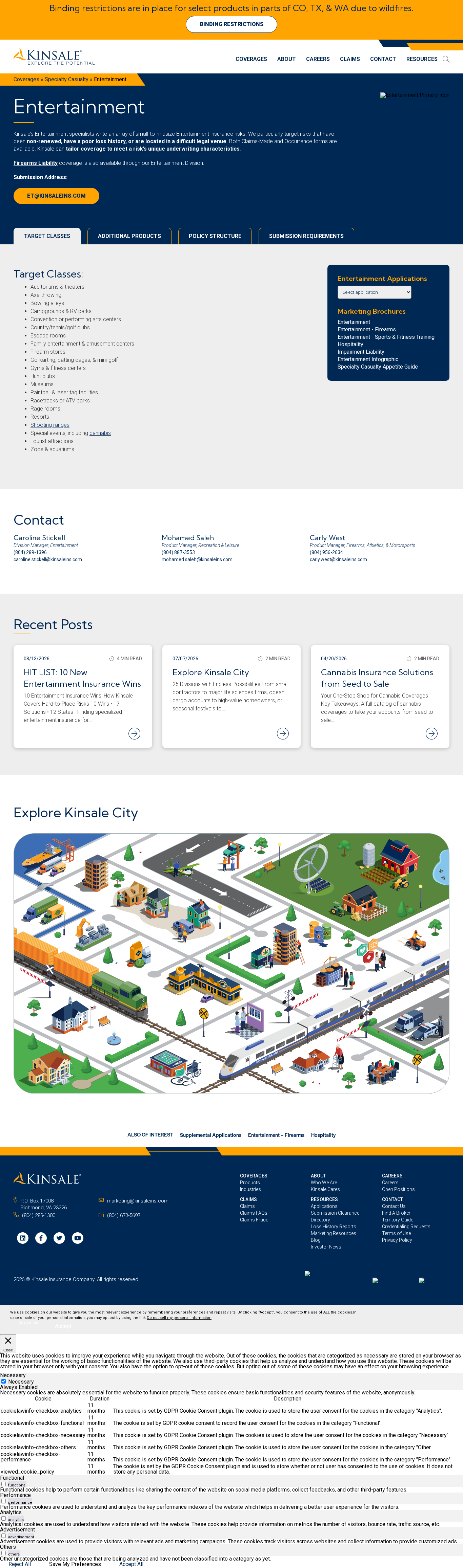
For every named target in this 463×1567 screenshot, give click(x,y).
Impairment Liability (361, 352)
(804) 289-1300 (38, 1215)
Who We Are (324, 1182)
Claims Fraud (254, 1219)
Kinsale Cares (325, 1189)
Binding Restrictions (231, 24)
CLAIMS (248, 1199)
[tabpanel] (231, 1432)
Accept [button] (63, 1326)
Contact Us (394, 1206)
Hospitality (350, 344)
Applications (324, 1206)
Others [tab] (8, 1547)
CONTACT (392, 1199)
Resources (422, 59)
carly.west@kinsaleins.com (338, 559)
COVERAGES (253, 1175)
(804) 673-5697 (123, 1215)
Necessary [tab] (13, 1375)
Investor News (326, 1247)
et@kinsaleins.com (56, 196)
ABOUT (318, 1175)
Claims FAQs (253, 1213)
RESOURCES (324, 1199)
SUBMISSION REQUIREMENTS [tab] (306, 236)
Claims (350, 59)
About (286, 59)
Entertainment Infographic (368, 359)
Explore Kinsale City (211, 672)
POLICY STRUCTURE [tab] (215, 236)
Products (250, 1182)
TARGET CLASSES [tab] (47, 236)
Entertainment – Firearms (276, 1134)
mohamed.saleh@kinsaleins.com (197, 559)
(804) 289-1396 (30, 552)
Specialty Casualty (66, 79)
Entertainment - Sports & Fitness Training (386, 337)
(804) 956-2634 (326, 552)
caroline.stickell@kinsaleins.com (48, 559)
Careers (318, 59)
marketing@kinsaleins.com (137, 1201)
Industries (250, 1189)
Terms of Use (396, 1233)
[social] (22, 1238)
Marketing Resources (333, 1233)
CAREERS (392, 1175)
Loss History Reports (333, 1226)
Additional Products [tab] (129, 236)
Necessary (21, 1381)
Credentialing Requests (406, 1226)
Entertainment (354, 322)
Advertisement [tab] (17, 1529)
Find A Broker (396, 1213)
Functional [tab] (12, 1478)
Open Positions (398, 1189)
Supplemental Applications (210, 1134)
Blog (316, 1240)
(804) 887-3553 (178, 552)
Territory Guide (397, 1219)
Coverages (251, 59)
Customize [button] (28, 1322)
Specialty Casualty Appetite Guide (378, 366)
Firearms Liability (36, 163)
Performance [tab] (15, 1495)
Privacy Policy (397, 1240)
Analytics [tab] (11, 1512)
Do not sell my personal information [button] (179, 1318)
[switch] (3, 1484)
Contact (383, 59)
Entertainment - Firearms (367, 329)
